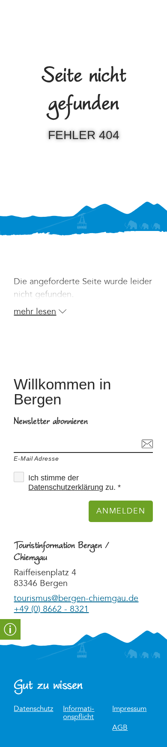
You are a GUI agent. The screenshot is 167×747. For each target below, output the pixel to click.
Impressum (129, 709)
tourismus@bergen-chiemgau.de (76, 598)
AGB (120, 728)
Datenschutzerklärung (65, 487)
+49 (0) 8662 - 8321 (51, 609)
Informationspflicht (78, 713)
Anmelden (120, 511)
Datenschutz (33, 709)
